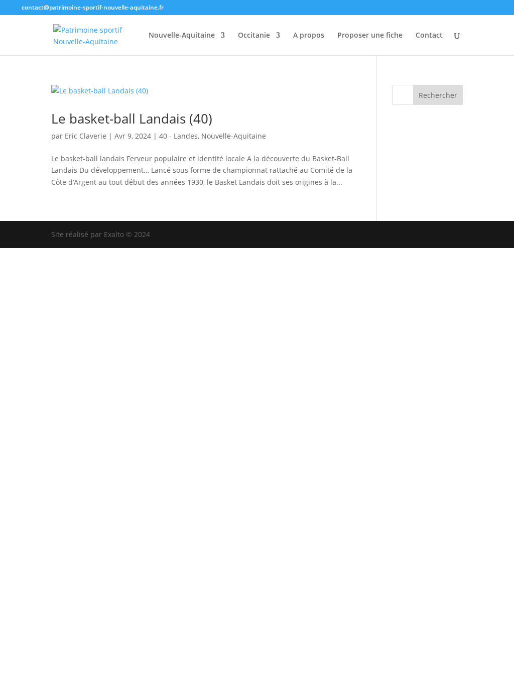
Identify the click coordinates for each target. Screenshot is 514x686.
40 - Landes (178, 136)
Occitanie (254, 36)
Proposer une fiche (370, 36)
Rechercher (438, 95)
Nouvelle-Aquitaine (182, 36)
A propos (308, 36)
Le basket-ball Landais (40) (131, 118)
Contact (429, 36)
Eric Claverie (85, 136)
